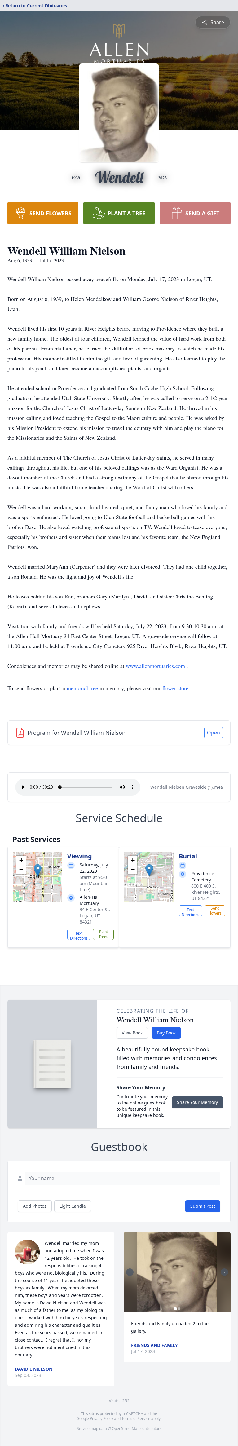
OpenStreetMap (125, 1428)
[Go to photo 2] (179, 1308)
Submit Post (202, 1206)
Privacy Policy (101, 1418)
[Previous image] (130, 1272)
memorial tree (82, 688)
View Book (132, 1033)
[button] (38, 870)
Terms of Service (135, 1418)
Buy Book (166, 1033)
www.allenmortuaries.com (156, 665)
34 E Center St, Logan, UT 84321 (95, 915)
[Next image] (224, 1272)
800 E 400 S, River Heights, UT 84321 (205, 892)
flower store (175, 688)
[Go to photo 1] (175, 1308)
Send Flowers (215, 911)
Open (213, 732)
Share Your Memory (197, 1102)
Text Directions (79, 935)
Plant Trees (103, 934)
